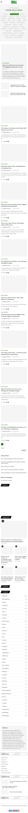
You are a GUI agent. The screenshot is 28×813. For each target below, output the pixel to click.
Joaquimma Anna (6, 132)
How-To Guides (6, 26)
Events (9, 20)
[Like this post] (1, 141)
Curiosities (23, 16)
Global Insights (20, 22)
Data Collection (4, 764)
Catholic (22, 14)
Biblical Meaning (14, 14)
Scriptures (21, 33)
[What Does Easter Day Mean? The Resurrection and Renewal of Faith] (5, 94)
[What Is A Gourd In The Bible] (5, 791)
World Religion (9, 37)
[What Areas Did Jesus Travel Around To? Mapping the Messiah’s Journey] (14, 52)
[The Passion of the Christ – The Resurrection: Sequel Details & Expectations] (14, 339)
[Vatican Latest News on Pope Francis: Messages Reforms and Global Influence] (14, 529)
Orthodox (24, 28)
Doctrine (19, 18)
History (21, 24)
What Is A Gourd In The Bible (7, 466)
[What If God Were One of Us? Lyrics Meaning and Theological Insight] (14, 375)
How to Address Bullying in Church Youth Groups (12, 458)
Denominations (11, 18)
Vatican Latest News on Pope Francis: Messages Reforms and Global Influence (12, 540)
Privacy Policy (4, 770)
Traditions (12, 35)
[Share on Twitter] (4, 141)
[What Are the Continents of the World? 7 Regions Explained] (21, 550)
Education (3, 20)
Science (15, 33)
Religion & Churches (7, 33)
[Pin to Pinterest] (6, 141)
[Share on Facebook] (3, 141)
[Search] (26, 2)
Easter (24, 18)
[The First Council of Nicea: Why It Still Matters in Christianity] (14, 284)
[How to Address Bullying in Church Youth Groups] (5, 782)
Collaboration (4, 762)
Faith (14, 20)
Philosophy (8, 30)
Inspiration (3, 28)
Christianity (4, 16)
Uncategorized (20, 35)
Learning (10, 28)
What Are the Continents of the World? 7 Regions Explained (20, 558)
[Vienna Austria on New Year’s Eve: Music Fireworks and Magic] (21, 571)
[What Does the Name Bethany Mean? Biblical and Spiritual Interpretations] (14, 191)
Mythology (17, 28)
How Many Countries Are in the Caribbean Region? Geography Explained (7, 578)
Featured (19, 20)
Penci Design (24, 805)
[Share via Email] (8, 141)
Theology (6, 35)
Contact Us (4, 759)
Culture (17, 16)
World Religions (18, 37)
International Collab (5, 772)
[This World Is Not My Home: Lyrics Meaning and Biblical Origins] (14, 247)
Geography (5, 22)
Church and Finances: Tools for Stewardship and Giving (13, 472)
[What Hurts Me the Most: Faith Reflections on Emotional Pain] (14, 152)
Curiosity (4, 18)
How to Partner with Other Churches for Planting (12, 469)
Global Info (12, 22)
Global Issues (8, 24)
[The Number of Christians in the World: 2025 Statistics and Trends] (14, 114)
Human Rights (15, 26)
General (24, 20)
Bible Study (6, 14)
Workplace (3, 766)
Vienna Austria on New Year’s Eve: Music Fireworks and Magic (20, 578)
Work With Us (4, 757)
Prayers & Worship (17, 30)
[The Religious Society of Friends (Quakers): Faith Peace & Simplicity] (5, 85)
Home (10, 8)
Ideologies (22, 26)
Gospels (15, 24)
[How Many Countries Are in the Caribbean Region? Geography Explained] (7, 571)
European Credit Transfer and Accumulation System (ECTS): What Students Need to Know (6, 559)
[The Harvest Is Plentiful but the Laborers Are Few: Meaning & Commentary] (14, 413)
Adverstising (4, 768)
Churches (11, 16)
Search (2, 448)
